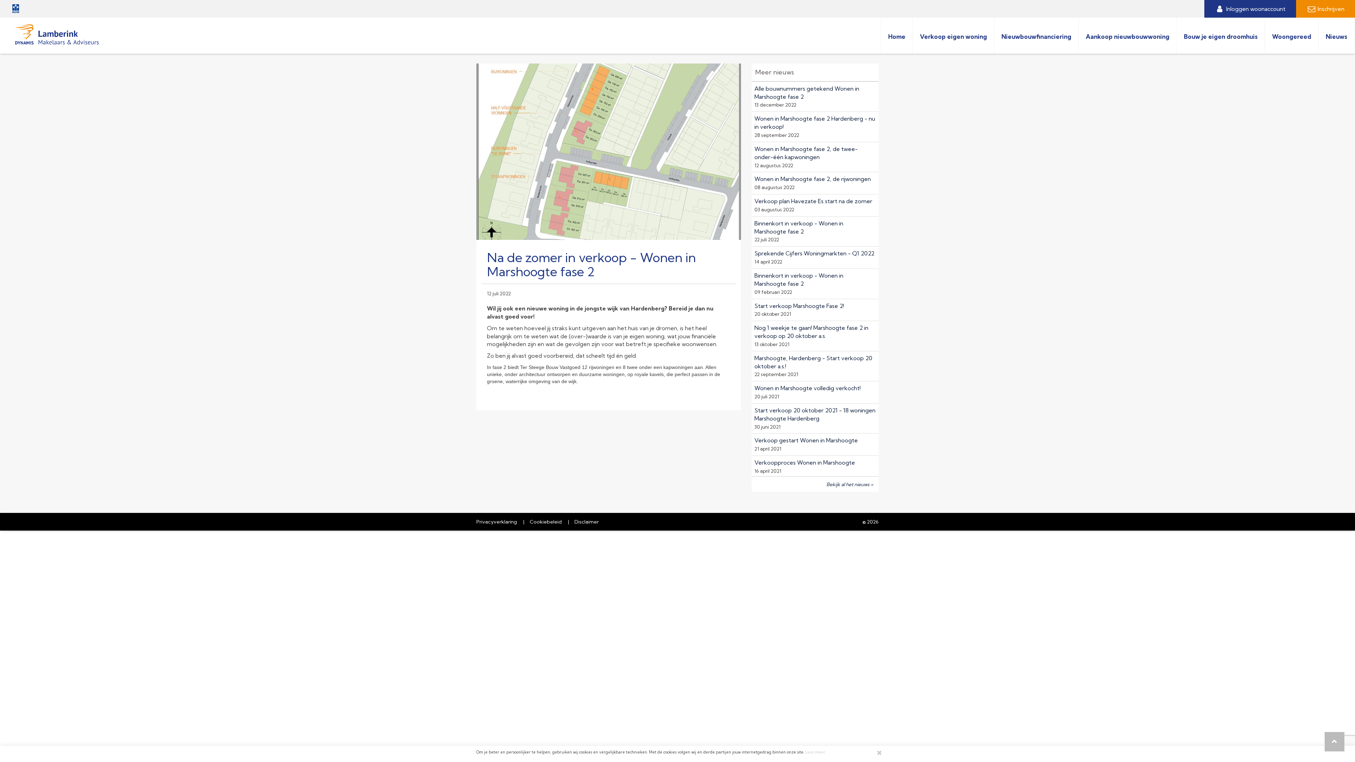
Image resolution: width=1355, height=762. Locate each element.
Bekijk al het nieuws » (849, 484)
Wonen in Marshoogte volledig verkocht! (807, 388)
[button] (1334, 741)
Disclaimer (586, 522)
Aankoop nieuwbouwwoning (1127, 36)
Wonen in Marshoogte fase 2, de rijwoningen (812, 178)
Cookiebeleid (546, 522)
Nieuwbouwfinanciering (1036, 36)
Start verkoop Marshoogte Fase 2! (799, 305)
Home (896, 36)
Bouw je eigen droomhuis (1221, 36)
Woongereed (1291, 36)
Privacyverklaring (496, 522)
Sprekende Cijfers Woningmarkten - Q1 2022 (814, 253)
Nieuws (1336, 36)
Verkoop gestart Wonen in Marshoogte (806, 440)
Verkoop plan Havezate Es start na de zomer (813, 201)
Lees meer (815, 752)
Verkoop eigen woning (953, 36)
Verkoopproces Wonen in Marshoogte (804, 462)
